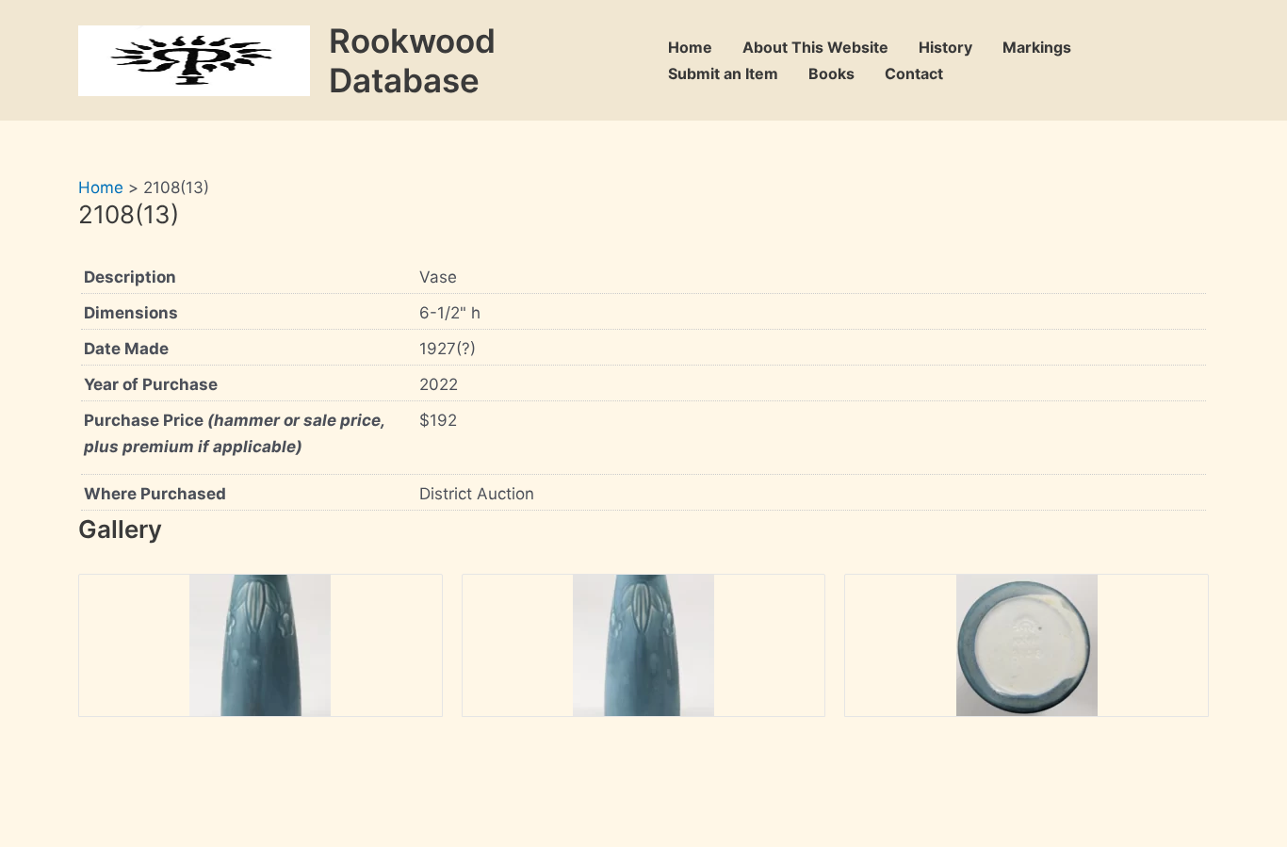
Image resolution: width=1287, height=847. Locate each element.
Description (130, 277)
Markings (1036, 47)
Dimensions (131, 312)
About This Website (815, 47)
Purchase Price (234, 433)
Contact (914, 73)
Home (690, 47)
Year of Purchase (151, 384)
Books (831, 73)
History (945, 47)
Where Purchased (155, 493)
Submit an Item (723, 73)
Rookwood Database (412, 60)
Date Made (126, 348)
